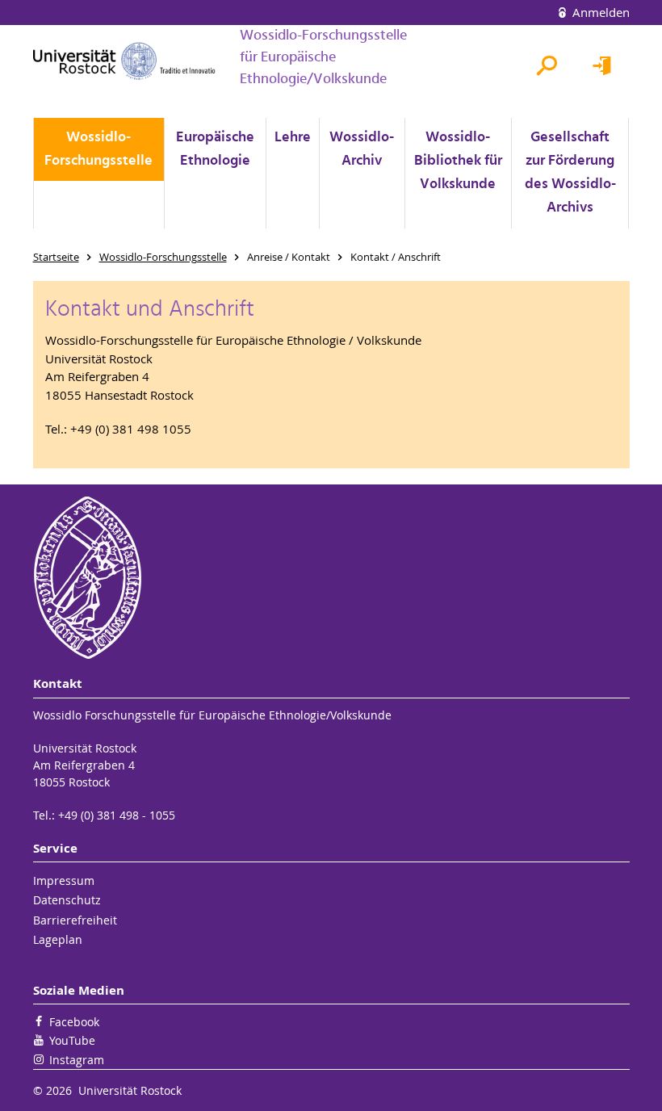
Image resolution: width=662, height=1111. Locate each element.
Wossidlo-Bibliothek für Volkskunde (458, 161)
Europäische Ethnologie (215, 149)
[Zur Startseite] (124, 61)
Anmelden (599, 12)
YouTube (72, 1040)
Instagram (76, 1059)
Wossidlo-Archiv (361, 149)
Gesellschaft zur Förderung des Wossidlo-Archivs (570, 173)
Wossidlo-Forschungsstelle (98, 149)
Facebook (74, 1021)
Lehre (292, 137)
